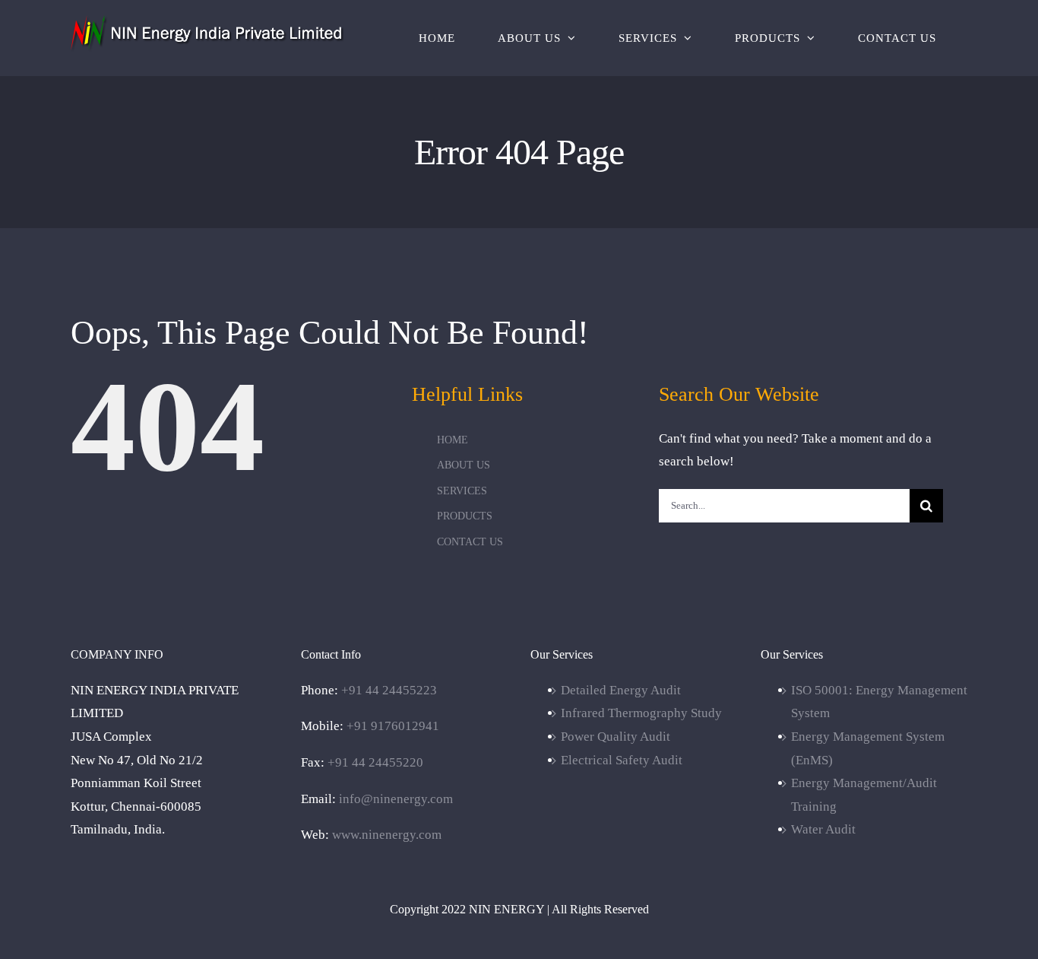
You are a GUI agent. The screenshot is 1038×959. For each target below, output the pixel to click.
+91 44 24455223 (389, 690)
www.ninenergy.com (386, 834)
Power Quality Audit (615, 736)
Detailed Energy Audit (621, 690)
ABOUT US (463, 465)
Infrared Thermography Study (641, 713)
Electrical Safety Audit (621, 760)
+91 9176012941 (393, 726)
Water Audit (823, 829)
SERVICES (462, 491)
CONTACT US (470, 542)
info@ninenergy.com (396, 799)
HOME (452, 440)
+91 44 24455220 (375, 762)
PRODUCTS (464, 516)
